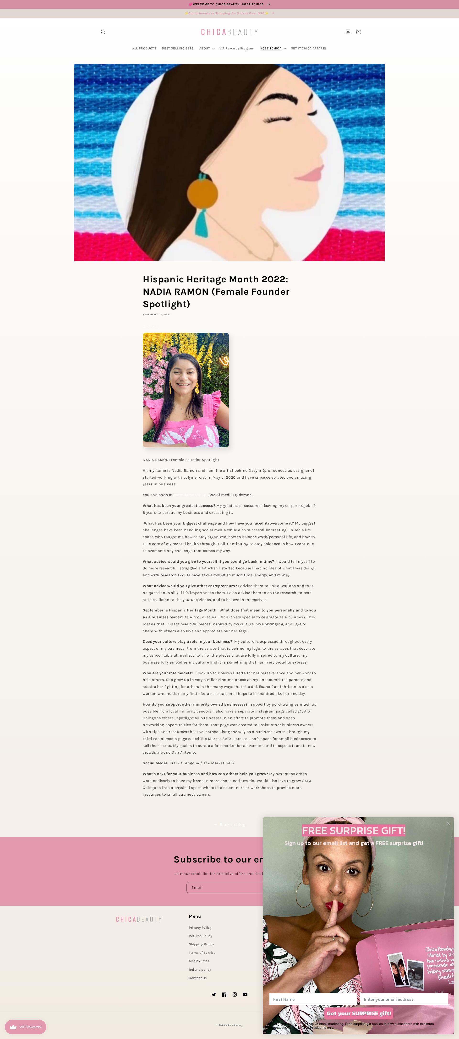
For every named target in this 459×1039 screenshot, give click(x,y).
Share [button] (153, 326)
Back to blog (232, 824)
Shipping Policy (201, 944)
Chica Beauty (234, 1025)
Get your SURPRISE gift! (359, 1013)
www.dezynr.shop (190, 495)
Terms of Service (202, 953)
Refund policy (200, 970)
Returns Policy (200, 936)
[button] (103, 32)
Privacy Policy (200, 928)
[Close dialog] (448, 823)
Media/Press (199, 961)
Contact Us (198, 978)
